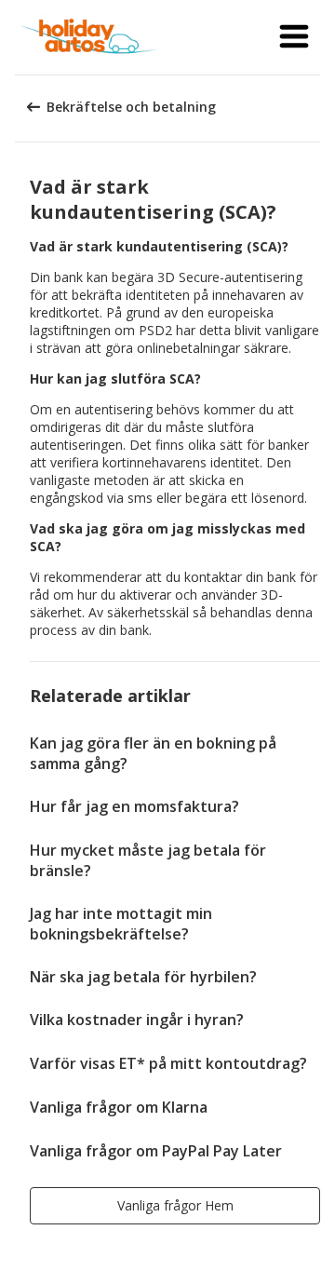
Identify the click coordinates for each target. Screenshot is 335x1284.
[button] (294, 37)
